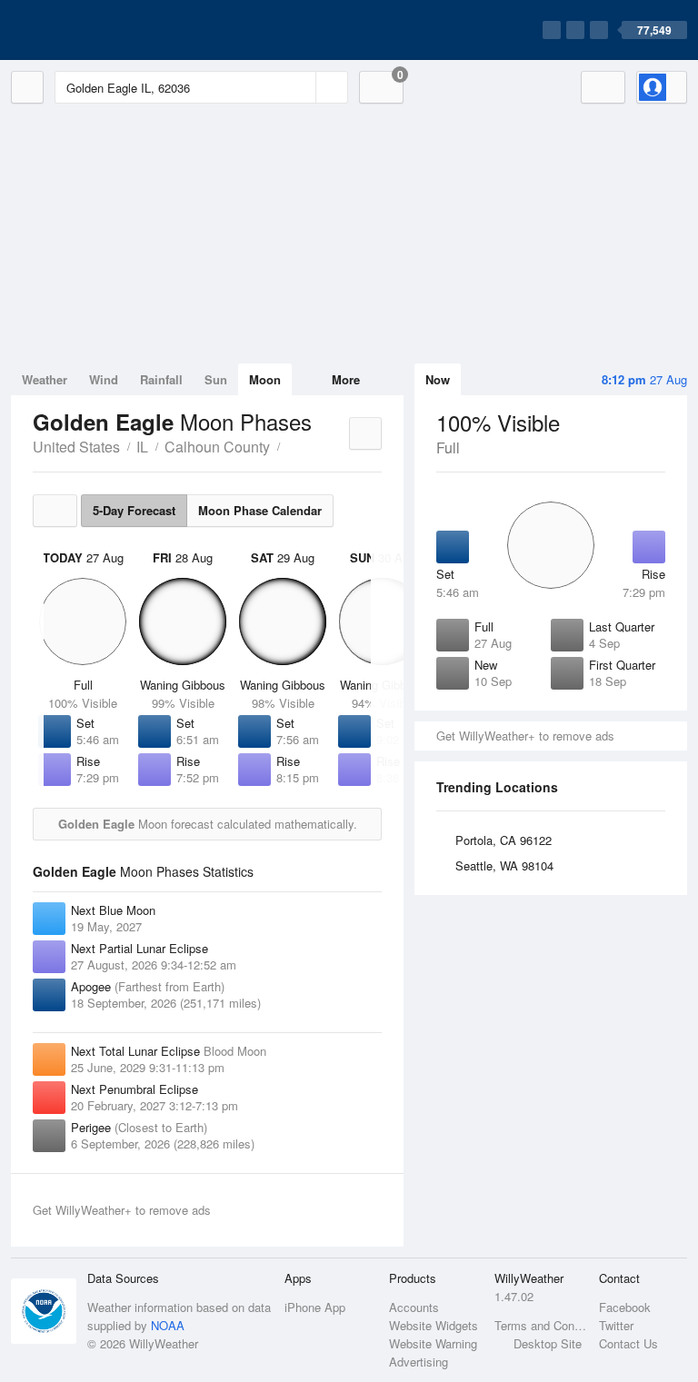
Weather (44, 379)
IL (142, 446)
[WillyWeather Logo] (96, 30)
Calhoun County (217, 446)
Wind (103, 379)
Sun (215, 379)
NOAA (167, 1325)
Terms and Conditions (541, 1325)
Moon (265, 379)
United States (76, 446)
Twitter (616, 1325)
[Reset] (300, 87)
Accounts (414, 1307)
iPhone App (314, 1307)
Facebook (625, 1307)
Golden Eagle (290, 445)
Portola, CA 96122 (503, 840)
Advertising (418, 1361)
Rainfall (161, 379)
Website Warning (433, 1343)
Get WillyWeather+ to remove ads (525, 735)
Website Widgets (433, 1325)
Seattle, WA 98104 (504, 865)
